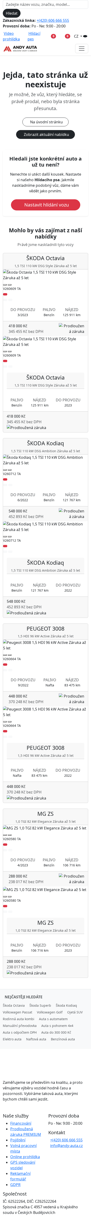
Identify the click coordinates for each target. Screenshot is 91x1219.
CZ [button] (76, 36)
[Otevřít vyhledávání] (85, 36)
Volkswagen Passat (17, 1012)
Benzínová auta (63, 1039)
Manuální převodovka (20, 1025)
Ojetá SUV (75, 1012)
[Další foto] (9, 284)
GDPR (15, 1184)
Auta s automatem (53, 1019)
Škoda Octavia (14, 1005)
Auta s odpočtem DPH (20, 1032)
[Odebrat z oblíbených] (5, 294)
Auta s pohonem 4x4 (57, 1025)
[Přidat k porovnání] (10, 300)
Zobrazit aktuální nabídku (46, 134)
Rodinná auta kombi (18, 1019)
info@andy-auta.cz (66, 1145)
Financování (20, 1123)
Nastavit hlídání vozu (46, 205)
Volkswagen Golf (50, 1012)
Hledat (12, 13)
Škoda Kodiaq (66, 1005)
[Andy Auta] (20, 48)
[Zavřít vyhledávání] (24, 13)
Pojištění (17, 1140)
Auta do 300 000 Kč (56, 1032)
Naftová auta (36, 1039)
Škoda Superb (40, 1005)
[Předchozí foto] (5, 284)
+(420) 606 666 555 (53, 20)
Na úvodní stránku (46, 122)
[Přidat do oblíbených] (5, 300)
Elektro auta (12, 1039)
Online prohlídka (25, 1156)
